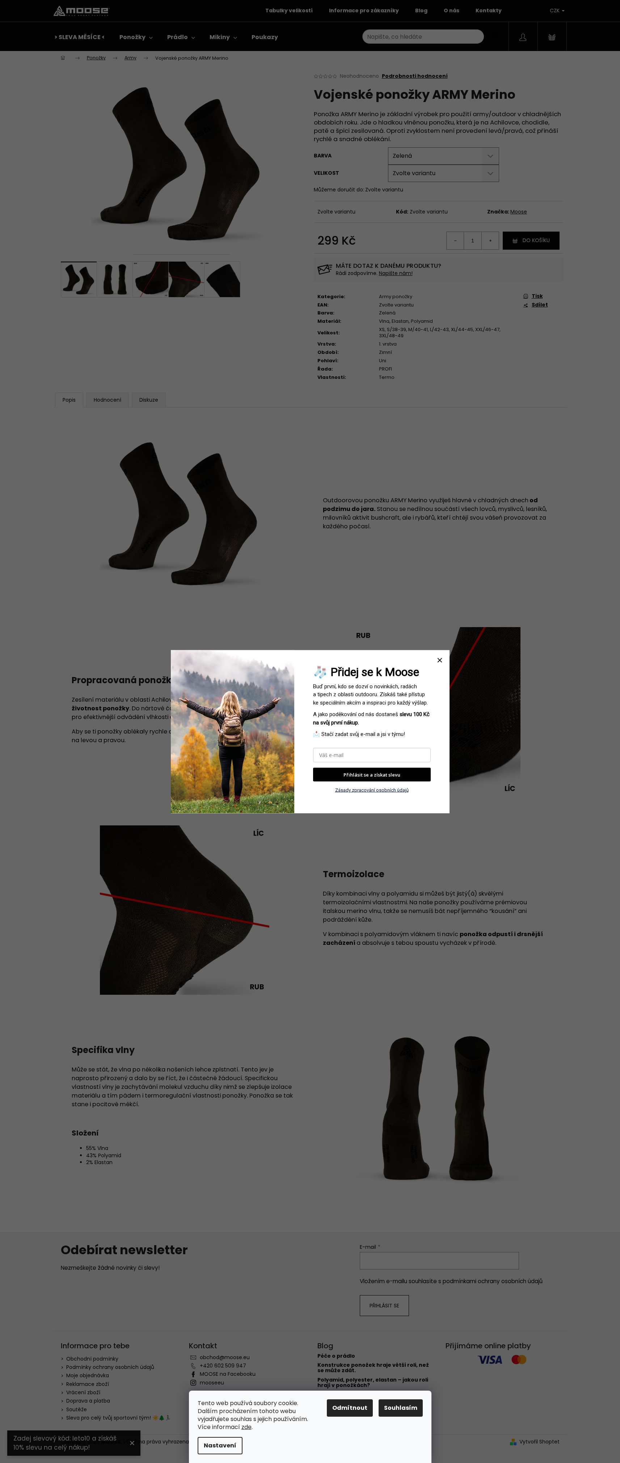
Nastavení (220, 1445)
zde (246, 1427)
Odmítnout (349, 1408)
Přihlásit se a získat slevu (371, 774)
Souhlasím (400, 1408)
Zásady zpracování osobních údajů (372, 790)
